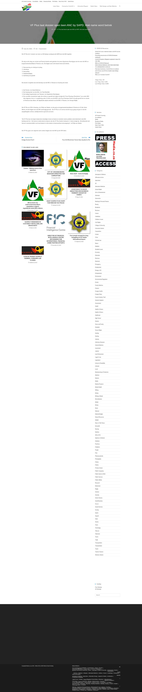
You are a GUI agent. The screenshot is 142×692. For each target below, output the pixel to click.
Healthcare (97, 315)
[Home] (52, 29)
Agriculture (97, 180)
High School (98, 318)
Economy (97, 252)
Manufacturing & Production (101, 372)
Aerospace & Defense (100, 174)
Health (96, 306)
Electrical (97, 261)
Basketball (82, 683)
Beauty (97, 204)
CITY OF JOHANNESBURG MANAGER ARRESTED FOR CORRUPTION (56, 173)
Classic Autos (87, 669)
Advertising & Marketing (82, 670)
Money (96, 405)
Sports (96, 512)
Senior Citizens (98, 498)
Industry (97, 339)
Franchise (99, 689)
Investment (98, 348)
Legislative (97, 360)
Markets (97, 378)
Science (97, 491)
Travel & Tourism (99, 551)
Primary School (98, 468)
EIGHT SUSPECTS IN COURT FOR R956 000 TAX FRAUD (56, 202)
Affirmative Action (99, 177)
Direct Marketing (102, 688)
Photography (98, 459)
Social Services (99, 506)
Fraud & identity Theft (100, 297)
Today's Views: (99, 79)
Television (97, 533)
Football (115, 683)
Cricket (97, 234)
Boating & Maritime (95, 683)
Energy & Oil (98, 270)
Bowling (102, 683)
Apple (79, 684)
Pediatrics (97, 447)
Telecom (97, 531)
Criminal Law (98, 240)
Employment (98, 267)
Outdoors (97, 441)
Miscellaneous (98, 399)
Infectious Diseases (100, 342)
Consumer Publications (96, 669)
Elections (97, 258)
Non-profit (97, 426)
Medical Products (99, 384)
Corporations (98, 231)
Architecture (110, 676)
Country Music (91, 667)
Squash (97, 516)
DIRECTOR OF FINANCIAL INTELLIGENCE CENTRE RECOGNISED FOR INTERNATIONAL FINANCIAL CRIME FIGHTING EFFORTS (56, 239)
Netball (96, 420)
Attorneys (97, 195)
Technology (98, 527)
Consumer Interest (99, 228)
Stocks (97, 521)
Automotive (98, 198)
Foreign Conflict (99, 291)
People (96, 450)
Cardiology (110, 673)
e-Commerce (110, 688)
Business (97, 210)
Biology (89, 681)
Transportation (98, 542)
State (96, 518)
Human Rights (98, 330)
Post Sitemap (98, 587)
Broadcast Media (47, 1)
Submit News (71, 1)
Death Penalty (114, 689)
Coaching (108, 687)
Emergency (98, 264)
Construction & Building (77, 677)
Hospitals (97, 327)
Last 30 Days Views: (100, 83)
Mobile (96, 402)
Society (97, 510)
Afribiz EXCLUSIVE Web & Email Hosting (44, 665)
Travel (96, 548)
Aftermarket (80, 669)
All (36, 48)
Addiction (80, 673)
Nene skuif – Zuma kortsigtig (79, 173)
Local (96, 369)
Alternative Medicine (100, 186)
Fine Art (100, 667)
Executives (88, 689)
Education (97, 255)
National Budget (99, 414)
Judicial (97, 351)
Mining (96, 393)
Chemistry (102, 681)
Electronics (95, 690)
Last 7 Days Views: (100, 81)
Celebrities (97, 216)
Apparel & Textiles (102, 676)
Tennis (96, 536)
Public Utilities (98, 480)
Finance (97, 288)
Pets (96, 453)
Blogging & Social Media (92, 679)
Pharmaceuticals (99, 456)
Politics (97, 462)
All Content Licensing (26, 1)
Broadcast (97, 207)
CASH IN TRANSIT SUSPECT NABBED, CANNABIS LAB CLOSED (33, 258)
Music (96, 408)
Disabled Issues (99, 249)
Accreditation (35, 1)
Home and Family (99, 324)
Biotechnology (95, 681)
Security (97, 495)
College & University (100, 225)
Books (89, 670)
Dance (96, 243)
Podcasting (74, 681)
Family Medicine (99, 285)
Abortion (75, 673)
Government (42, 48)
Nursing (97, 429)
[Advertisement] (107, 98)
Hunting (97, 333)
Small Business (99, 501)
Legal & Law (98, 357)
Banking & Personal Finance (102, 201)
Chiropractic (116, 673)
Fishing (104, 689)
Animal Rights (98, 189)
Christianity (102, 682)
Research (97, 483)
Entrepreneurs (98, 273)
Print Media (54, 1)
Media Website (75, 665)
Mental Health (98, 387)
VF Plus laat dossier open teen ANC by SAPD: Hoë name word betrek (73, 29)
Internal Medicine (99, 345)
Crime (96, 237)
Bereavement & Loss (96, 687)
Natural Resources (99, 417)
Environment (98, 276)
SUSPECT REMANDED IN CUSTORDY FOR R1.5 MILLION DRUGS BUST (32, 223)
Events (97, 282)
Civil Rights (98, 222)
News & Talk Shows (100, 423)
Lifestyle (97, 366)
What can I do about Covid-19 (102, 74)
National (97, 411)
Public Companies (99, 471)
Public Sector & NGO (100, 474)
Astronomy (84, 681)
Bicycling (88, 683)
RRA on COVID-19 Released (102, 63)
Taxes (96, 525)
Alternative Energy (93, 676)
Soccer (97, 504)
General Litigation (99, 300)
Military (97, 390)
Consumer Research (86, 688)
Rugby (96, 489)
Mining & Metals (99, 396)
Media (41, 1)
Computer (83, 684)
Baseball (77, 683)
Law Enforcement (99, 354)
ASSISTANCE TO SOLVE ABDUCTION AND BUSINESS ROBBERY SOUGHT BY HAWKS (79, 192)
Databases (89, 690)
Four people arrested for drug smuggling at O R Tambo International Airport (79, 237)
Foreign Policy (98, 294)
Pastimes (97, 444)
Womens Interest (99, 554)
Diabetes (97, 246)
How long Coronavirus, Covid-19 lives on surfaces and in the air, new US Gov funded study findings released (107, 70)
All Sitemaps (98, 589)
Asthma (100, 673)
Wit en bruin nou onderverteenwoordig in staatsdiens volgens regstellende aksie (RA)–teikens (33, 205)
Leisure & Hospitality (100, 363)
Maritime (97, 375)
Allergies (86, 673)
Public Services (99, 477)
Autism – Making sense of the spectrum (33, 169)
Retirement (97, 486)
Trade (96, 539)
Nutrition (97, 432)
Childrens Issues (99, 219)
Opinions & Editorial (100, 438)
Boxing (107, 683)
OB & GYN (97, 435)
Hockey (97, 321)
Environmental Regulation (101, 279)
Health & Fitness (99, 309)
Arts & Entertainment (100, 192)
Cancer (97, 213)
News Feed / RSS (63, 1)
